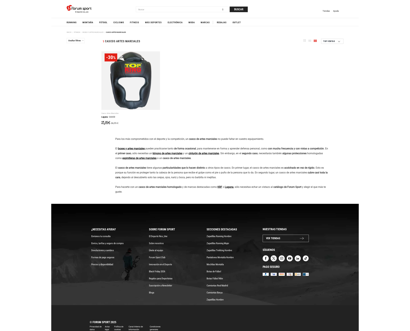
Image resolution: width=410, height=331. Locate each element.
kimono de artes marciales (167, 153)
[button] (403, 319)
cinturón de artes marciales (204, 153)
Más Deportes (153, 22)
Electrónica (175, 22)
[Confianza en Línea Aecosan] (298, 274)
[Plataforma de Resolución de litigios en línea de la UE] (306, 274)
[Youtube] (290, 258)
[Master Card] (282, 274)
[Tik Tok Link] (306, 258)
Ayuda (336, 11)
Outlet (237, 22)
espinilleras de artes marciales (139, 158)
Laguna (229, 186)
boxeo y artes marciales (131, 148)
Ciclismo (118, 22)
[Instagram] (282, 258)
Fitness (134, 22)
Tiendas (326, 11)
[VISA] (274, 274)
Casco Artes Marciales (116, 32)
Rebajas (222, 22)
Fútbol (103, 22)
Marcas (205, 22)
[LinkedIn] (298, 258)
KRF (219, 186)
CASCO (108, 117)
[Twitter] (274, 258)
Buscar (238, 9)
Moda (192, 22)
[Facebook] (266, 258)
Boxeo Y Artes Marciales (92, 32)
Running (72, 22)
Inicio (69, 32)
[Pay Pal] (266, 274)
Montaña (87, 22)
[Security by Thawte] (290, 274)
